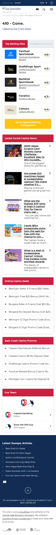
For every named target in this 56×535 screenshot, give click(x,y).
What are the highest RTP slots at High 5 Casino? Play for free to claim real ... (34, 207)
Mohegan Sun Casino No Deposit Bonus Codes (30, 379)
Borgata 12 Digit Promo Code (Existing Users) (30, 327)
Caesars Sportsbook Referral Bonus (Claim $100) (30, 348)
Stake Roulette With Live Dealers (22, 471)
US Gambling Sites (10, 15)
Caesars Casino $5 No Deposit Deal (29, 355)
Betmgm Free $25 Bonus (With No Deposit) (30, 296)
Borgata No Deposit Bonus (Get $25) (29, 311)
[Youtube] (37, 9)
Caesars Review (26, 111)
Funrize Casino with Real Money (21, 475)
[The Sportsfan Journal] (12, 9)
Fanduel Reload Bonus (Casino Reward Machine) (30, 371)
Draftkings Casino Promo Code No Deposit (30, 363)
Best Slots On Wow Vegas (18, 453)
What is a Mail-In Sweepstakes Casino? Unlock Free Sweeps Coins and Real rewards (35, 256)
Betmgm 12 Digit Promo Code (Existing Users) (30, 319)
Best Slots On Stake (15, 448)
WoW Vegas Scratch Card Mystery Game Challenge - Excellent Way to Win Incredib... (34, 153)
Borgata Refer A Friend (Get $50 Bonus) (30, 304)
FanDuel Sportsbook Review (29, 58)
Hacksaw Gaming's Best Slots (20, 462)
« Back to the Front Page (16, 28)
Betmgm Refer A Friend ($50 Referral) (30, 288)
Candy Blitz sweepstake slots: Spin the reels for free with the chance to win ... (35, 231)
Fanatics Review (27, 98)
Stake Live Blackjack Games (19, 457)
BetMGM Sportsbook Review (29, 86)
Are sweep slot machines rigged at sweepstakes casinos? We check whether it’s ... (35, 179)
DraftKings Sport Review (27, 70)
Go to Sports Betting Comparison (28, 124)
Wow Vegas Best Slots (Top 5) (19, 466)
